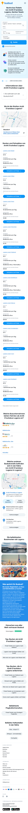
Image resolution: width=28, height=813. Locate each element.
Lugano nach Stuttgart (9, 379)
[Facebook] (7, 796)
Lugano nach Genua (9, 303)
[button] (23, 25)
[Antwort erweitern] (23, 95)
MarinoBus (5, 452)
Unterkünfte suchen (10, 46)
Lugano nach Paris (8, 201)
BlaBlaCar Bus (6, 430)
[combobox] (14, 23)
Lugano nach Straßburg (10, 277)
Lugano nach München (10, 226)
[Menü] (25, 3)
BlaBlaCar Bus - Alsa (8, 441)
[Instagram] (3, 796)
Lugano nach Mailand (9, 252)
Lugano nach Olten (8, 176)
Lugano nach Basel (8, 150)
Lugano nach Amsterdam (10, 328)
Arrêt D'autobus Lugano (14, 492)
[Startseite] (3, 81)
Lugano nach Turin (8, 353)
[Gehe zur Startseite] (7, 3)
